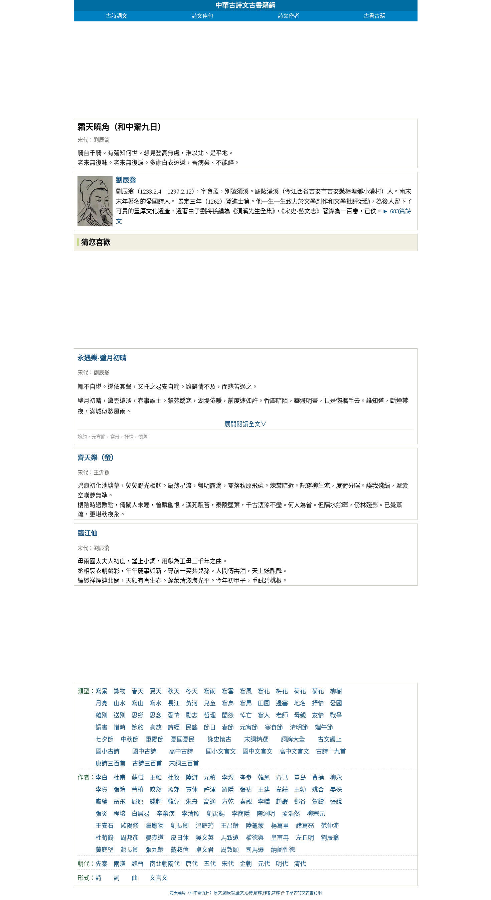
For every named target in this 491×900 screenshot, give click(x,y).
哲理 (210, 715)
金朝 (246, 864)
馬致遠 (230, 837)
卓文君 (205, 850)
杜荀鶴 (105, 837)
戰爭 (336, 715)
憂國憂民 (183, 739)
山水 (120, 703)
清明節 (299, 727)
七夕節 (105, 739)
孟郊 (174, 789)
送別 (120, 715)
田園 (264, 703)
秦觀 (246, 801)
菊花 (318, 691)
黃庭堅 (105, 850)
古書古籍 (374, 16)
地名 (300, 703)
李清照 (191, 813)
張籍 (120, 789)
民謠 (192, 727)
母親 (300, 715)
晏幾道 (155, 837)
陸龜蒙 (255, 825)
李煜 (228, 777)
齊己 (282, 777)
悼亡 (246, 715)
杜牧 (174, 777)
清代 (300, 864)
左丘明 (305, 837)
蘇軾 (138, 777)
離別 (102, 715)
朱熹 (192, 801)
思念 (156, 715)
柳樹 (336, 691)
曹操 (318, 777)
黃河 (192, 703)
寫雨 (210, 691)
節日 (210, 727)
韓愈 (264, 777)
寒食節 (274, 727)
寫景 (115, 436)
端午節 (324, 727)
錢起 (156, 801)
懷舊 (143, 436)
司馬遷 (255, 850)
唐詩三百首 (111, 763)
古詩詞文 (116, 16)
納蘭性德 (283, 850)
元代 (264, 864)
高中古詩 (181, 751)
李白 (102, 777)
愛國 (336, 703)
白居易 (141, 813)
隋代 (174, 864)
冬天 (192, 691)
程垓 (120, 813)
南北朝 (159, 864)
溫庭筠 (205, 825)
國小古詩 (108, 751)
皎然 (156, 789)
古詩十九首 (331, 751)
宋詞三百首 (184, 763)
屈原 (138, 801)
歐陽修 (130, 825)
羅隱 (228, 789)
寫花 (264, 691)
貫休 (192, 789)
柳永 (336, 777)
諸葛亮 (305, 825)
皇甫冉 (280, 837)
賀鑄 (318, 801)
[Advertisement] (246, 68)
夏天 (156, 691)
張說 (336, 801)
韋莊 (282, 789)
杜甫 (120, 777)
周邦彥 (130, 837)
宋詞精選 (256, 739)
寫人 (264, 715)
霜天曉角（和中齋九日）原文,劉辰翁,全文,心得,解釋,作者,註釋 (225, 893)
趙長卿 (130, 850)
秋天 (174, 691)
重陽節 (155, 739)
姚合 (318, 789)
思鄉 (138, 715)
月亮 (102, 703)
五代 (210, 864)
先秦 (102, 864)
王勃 (300, 789)
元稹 (210, 777)
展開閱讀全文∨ (245, 424)
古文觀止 (330, 739)
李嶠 (264, 801)
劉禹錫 (216, 813)
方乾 (228, 801)
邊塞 (282, 703)
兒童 (210, 703)
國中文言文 (257, 751)
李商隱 (241, 813)
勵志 (192, 715)
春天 (138, 691)
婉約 (82, 436)
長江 (174, 703)
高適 (210, 801)
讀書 (102, 727)
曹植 (138, 789)
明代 (282, 864)
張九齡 (155, 850)
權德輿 (255, 837)
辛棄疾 (166, 813)
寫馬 (246, 703)
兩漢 (120, 864)
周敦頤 (230, 850)
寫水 (156, 703)
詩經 (174, 727)
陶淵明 (266, 813)
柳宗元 (316, 813)
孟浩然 (291, 813)
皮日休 (180, 837)
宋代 (82, 140)
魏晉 (138, 864)
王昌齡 (230, 825)
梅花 (282, 691)
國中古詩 (144, 751)
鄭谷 (300, 801)
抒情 (129, 436)
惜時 (120, 727)
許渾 (210, 789)
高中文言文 (294, 751)
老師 (282, 715)
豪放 (156, 727)
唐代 (192, 864)
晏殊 (336, 789)
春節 (228, 727)
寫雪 (228, 691)
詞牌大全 (293, 739)
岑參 (246, 777)
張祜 (246, 789)
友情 (318, 715)
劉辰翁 (102, 140)
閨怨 (228, 715)
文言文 (159, 878)
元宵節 (99, 436)
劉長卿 (180, 825)
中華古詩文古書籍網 (245, 5)
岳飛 (120, 801)
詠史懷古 (219, 739)
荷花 (300, 691)
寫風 (246, 691)
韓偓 (174, 801)
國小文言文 (221, 751)
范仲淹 (330, 825)
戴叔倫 (180, 850)
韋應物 (155, 825)
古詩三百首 (147, 763)
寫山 (138, 703)
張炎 (102, 813)
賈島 (300, 777)
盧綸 (102, 801)
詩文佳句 (202, 16)
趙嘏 (282, 801)
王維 (156, 777)
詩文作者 (288, 16)
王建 (264, 789)
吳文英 (205, 837)
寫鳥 (228, 703)
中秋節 (130, 739)
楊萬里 (280, 825)
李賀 (102, 789)
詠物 (120, 691)
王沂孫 (102, 472)
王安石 (105, 825)
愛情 (174, 715)
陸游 (192, 777)
